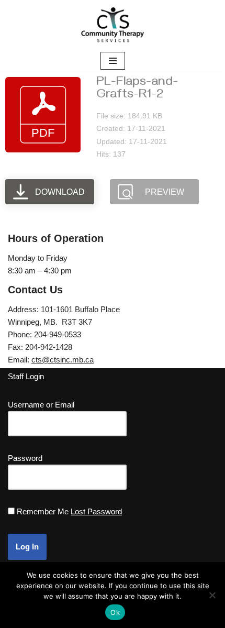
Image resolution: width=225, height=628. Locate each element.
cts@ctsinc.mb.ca (62, 359)
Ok (115, 612)
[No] (212, 595)
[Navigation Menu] (112, 61)
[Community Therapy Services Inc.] (112, 24)
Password (25, 458)
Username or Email (41, 404)
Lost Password (96, 511)
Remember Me (43, 511)
